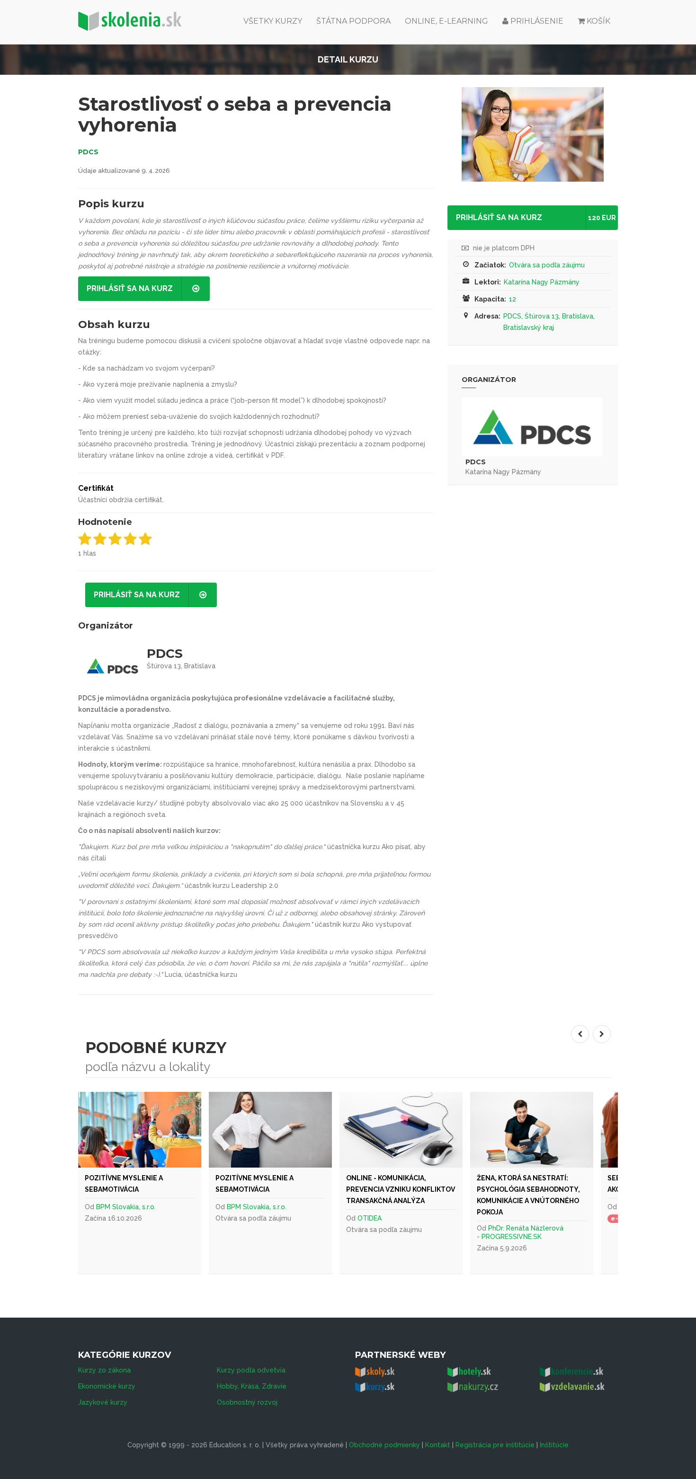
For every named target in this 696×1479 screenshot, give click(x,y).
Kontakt (437, 1445)
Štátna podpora (353, 21)
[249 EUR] (531, 1130)
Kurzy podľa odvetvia (251, 1370)
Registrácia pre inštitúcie (495, 1445)
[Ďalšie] (602, 1034)
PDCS (88, 152)
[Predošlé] (580, 1034)
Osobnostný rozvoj (247, 1402)
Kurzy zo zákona (104, 1370)
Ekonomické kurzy (106, 1386)
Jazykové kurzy (102, 1402)
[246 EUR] (139, 1130)
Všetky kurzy (272, 21)
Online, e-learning (446, 21)
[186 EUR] (270, 1130)
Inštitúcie (554, 1445)
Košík (598, 21)
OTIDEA (369, 1218)
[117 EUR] (401, 1130)
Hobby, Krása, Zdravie (251, 1386)
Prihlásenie (536, 21)
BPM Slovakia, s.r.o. (126, 1207)
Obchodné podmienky (384, 1445)
